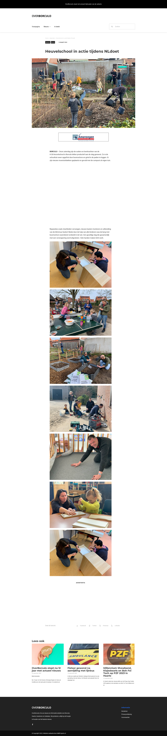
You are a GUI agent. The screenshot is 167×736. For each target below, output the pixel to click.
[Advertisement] (80, 179)
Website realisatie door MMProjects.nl (54, 733)
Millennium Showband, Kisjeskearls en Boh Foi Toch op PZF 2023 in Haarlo (117, 672)
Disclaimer (124, 711)
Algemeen (52, 38)
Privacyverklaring (126, 714)
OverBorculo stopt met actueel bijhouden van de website (83, 4)
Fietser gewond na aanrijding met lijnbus (81, 669)
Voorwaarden (125, 717)
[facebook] (32, 724)
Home (46, 38)
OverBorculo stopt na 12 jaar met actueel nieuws (46, 669)
